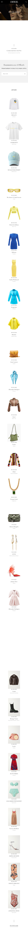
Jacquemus (14, 307)
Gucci (14, 417)
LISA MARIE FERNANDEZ (14, 801)
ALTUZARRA (14, 773)
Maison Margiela (14, 527)
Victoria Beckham (14, 828)
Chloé (14, 472)
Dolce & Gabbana (14, 225)
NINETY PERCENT (14, 883)
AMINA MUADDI (14, 856)
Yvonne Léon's (14, 499)
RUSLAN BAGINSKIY (14, 170)
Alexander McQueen (14, 389)
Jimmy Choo (14, 581)
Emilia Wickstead (14, 280)
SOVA (14, 554)
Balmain (14, 252)
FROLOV (14, 115)
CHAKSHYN (14, 142)
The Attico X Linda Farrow (14, 197)
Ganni (14, 691)
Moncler (14, 334)
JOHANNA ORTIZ (14, 911)
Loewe (14, 444)
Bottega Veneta (14, 719)
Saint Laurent (14, 362)
